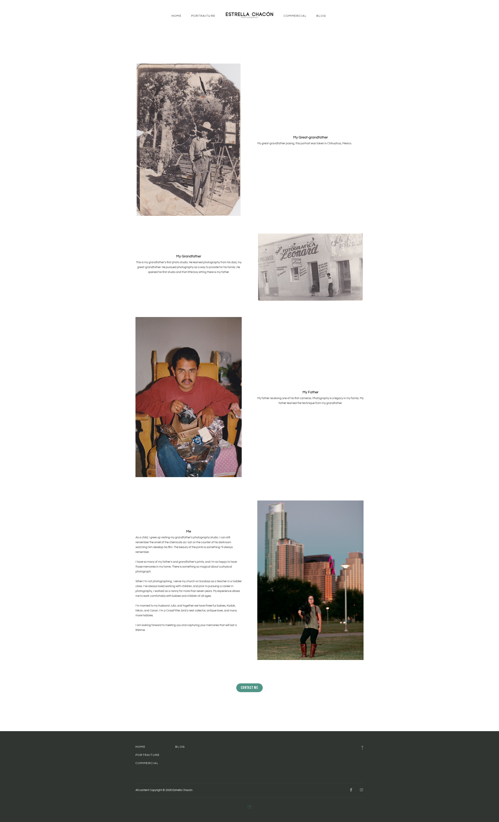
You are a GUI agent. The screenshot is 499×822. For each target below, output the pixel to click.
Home (176, 15)
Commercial (295, 15)
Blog (321, 15)
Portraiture (203, 15)
